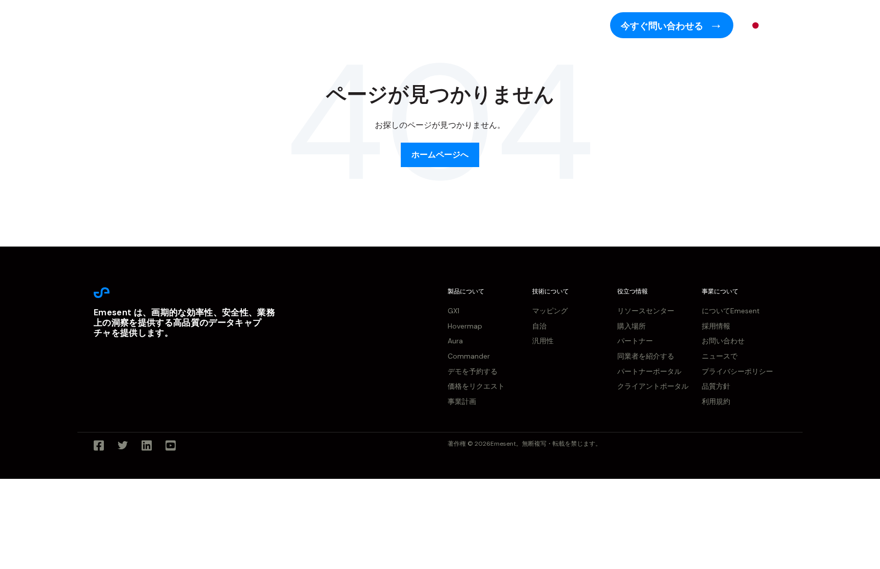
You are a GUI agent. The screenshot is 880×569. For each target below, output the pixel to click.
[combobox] (763, 25)
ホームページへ (440, 154)
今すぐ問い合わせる (663, 26)
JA (770, 25)
